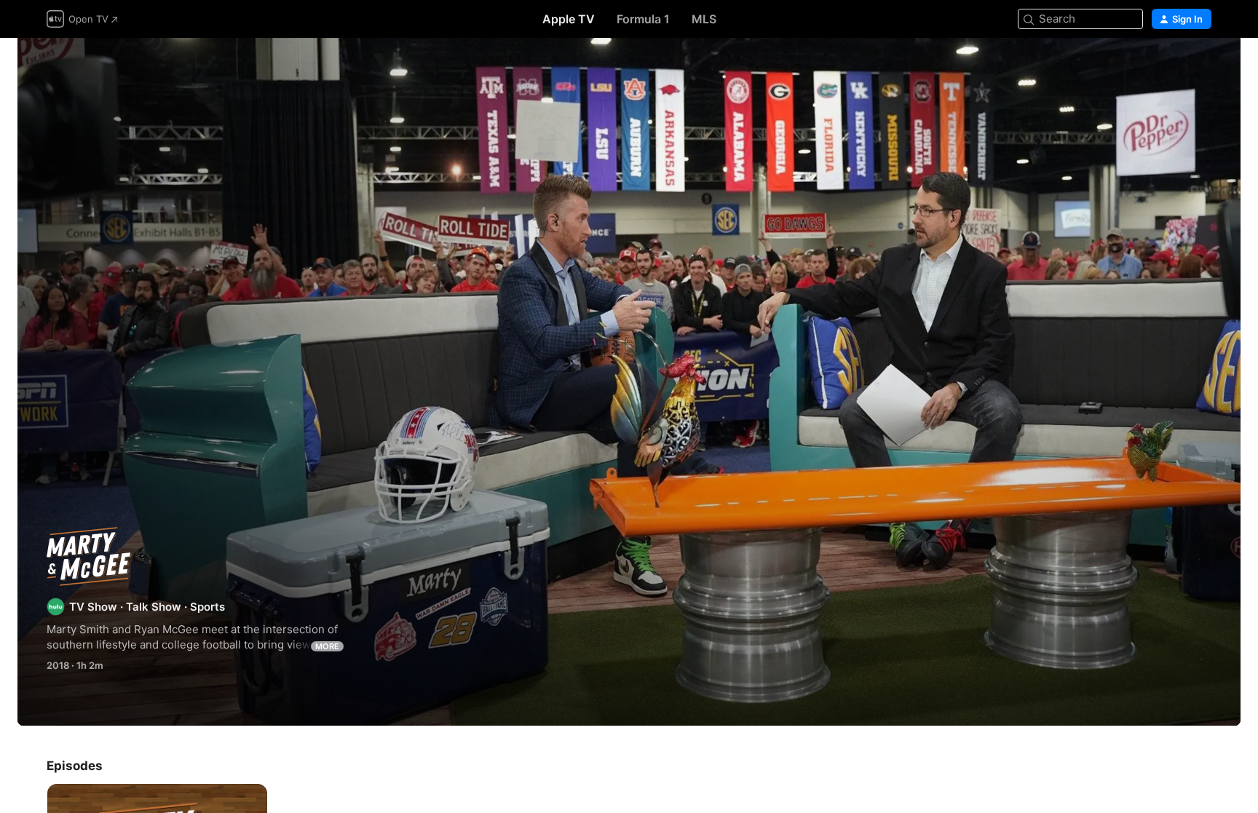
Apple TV (568, 19)
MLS (704, 19)
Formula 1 (643, 19)
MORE (327, 646)
